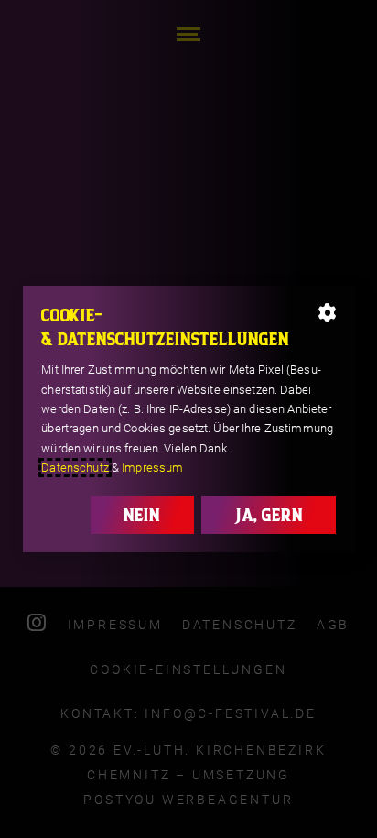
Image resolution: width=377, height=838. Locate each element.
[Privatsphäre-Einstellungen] (326, 313)
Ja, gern (268, 515)
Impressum (152, 467)
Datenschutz (74, 467)
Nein (142, 515)
